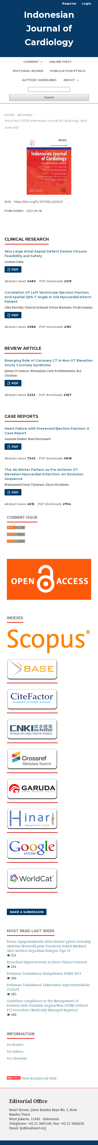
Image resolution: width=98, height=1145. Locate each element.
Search (49, 97)
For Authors (15, 1051)
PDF (14, 269)
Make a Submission (27, 912)
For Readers (15, 1044)
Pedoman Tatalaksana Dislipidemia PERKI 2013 (44, 973)
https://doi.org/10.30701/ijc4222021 (38, 201)
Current (31, 61)
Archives (24, 115)
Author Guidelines (39, 80)
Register (69, 3)
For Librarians (17, 1058)
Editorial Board (28, 71)
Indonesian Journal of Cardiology (49, 28)
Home (9, 115)
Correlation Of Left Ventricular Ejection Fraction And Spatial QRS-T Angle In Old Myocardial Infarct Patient (48, 297)
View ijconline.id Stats (39, 1078)
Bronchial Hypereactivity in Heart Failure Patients (47, 962)
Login (86, 3)
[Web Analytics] (14, 1078)
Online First (60, 61)
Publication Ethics (67, 71)
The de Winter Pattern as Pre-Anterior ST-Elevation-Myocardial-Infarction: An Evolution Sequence (44, 474)
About (69, 80)
